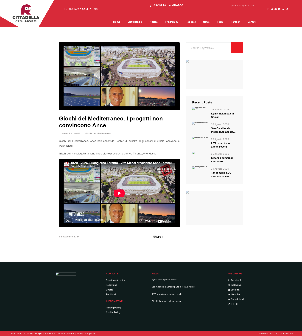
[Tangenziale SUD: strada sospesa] (200, 167)
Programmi (171, 21)
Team (220, 21)
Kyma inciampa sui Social (222, 115)
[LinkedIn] (174, 236)
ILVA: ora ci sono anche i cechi (221, 145)
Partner (235, 21)
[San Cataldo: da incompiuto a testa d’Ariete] (200, 123)
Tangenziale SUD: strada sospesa (221, 174)
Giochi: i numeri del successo (222, 160)
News (206, 21)
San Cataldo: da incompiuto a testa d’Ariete (222, 130)
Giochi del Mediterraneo (98, 133)
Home (116, 21)
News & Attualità (71, 133)
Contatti (252, 21)
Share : (158, 236)
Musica (153, 21)
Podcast (191, 21)
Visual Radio (135, 21)
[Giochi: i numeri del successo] (200, 152)
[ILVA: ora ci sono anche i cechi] (200, 138)
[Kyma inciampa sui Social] (200, 108)
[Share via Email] (178, 236)
